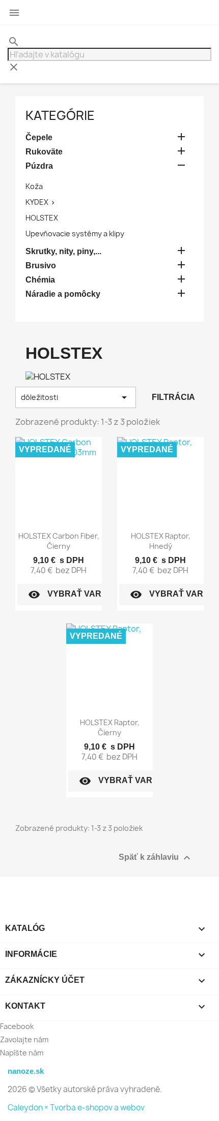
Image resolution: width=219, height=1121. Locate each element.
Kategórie (60, 115)
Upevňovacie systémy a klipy (74, 233)
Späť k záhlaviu (156, 858)
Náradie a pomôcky (62, 294)
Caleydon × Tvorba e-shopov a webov (76, 1107)
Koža (34, 186)
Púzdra (39, 166)
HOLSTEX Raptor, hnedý (160, 541)
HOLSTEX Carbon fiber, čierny (58, 541)
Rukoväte (44, 151)
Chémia (40, 279)
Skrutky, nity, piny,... (63, 251)
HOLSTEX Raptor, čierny (110, 727)
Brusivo (40, 265)
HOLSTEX (41, 218)
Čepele (38, 137)
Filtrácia (173, 397)
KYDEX (36, 202)
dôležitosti (75, 397)
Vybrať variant (74, 594)
